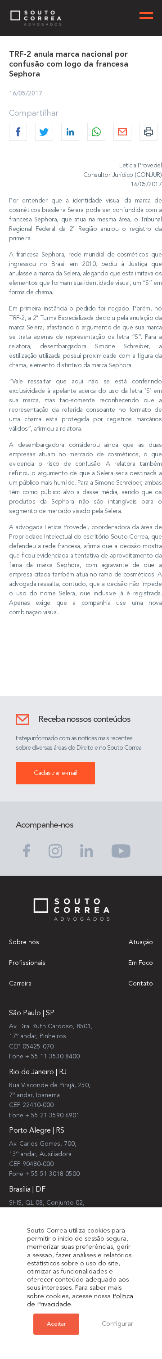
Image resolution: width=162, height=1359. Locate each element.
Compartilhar (33, 113)
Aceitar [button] (56, 1324)
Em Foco (140, 963)
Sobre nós (24, 942)
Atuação (141, 942)
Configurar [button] (117, 1324)
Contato (140, 984)
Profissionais (27, 963)
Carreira (20, 984)
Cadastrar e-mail (55, 773)
